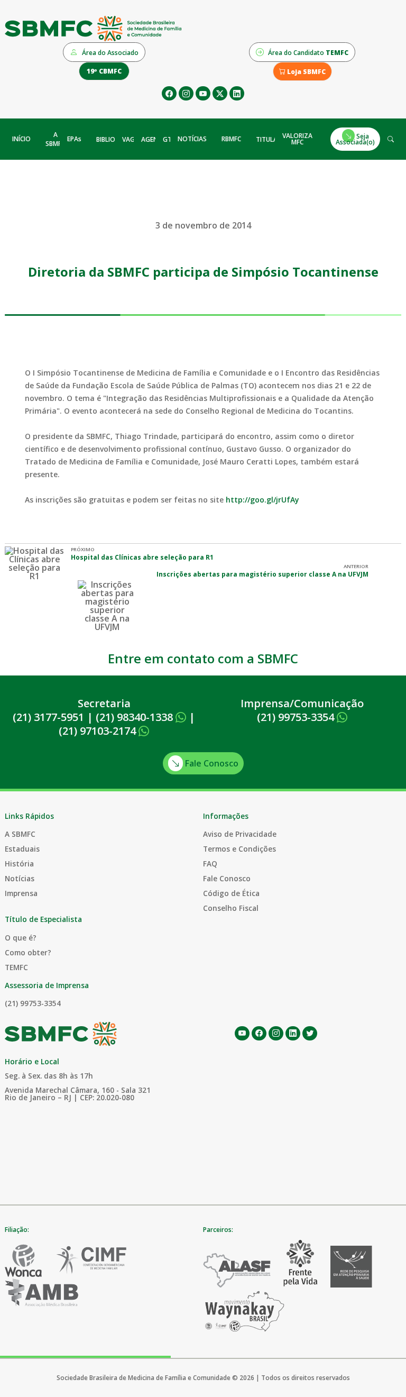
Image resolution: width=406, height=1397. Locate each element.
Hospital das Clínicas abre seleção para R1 (142, 557)
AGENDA (154, 139)
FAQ (210, 864)
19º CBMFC (104, 71)
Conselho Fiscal (231, 908)
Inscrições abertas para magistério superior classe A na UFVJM (262, 574)
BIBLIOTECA (113, 139)
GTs (169, 139)
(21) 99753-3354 (297, 717)
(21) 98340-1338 (136, 717)
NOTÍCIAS (192, 138)
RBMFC (231, 138)
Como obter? (28, 952)
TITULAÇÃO (273, 139)
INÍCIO (21, 138)
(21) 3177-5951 (48, 717)
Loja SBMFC (305, 71)
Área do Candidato (307, 52)
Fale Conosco (210, 763)
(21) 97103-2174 (99, 731)
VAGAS (132, 139)
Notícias (19, 878)
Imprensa (21, 893)
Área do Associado (109, 52)
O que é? (20, 938)
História (19, 864)
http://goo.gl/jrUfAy (262, 500)
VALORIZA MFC (297, 139)
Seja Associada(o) (355, 139)
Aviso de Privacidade (239, 834)
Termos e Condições (239, 849)
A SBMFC (55, 139)
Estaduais (22, 849)
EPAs (74, 138)
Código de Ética (231, 893)
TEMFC (16, 967)
